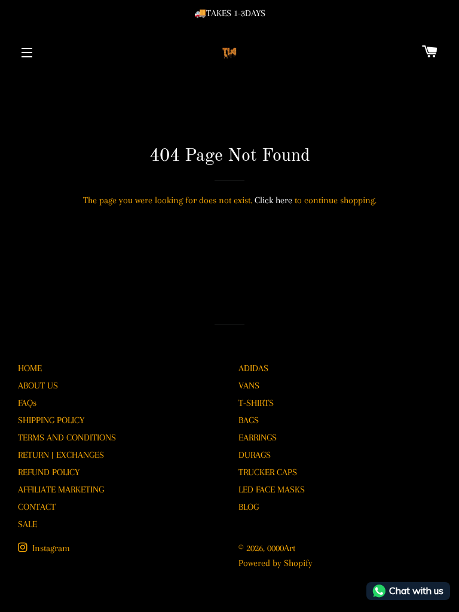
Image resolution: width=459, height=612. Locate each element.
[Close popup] (362, 228)
